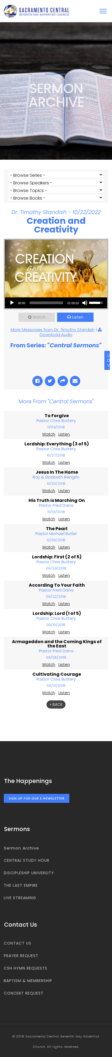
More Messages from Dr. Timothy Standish (53, 329)
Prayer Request (21, 955)
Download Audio (56, 334)
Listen (77, 317)
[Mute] (85, 303)
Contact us (17, 943)
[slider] (46, 302)
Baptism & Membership (28, 980)
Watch (39, 317)
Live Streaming (20, 898)
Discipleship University (29, 873)
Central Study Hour (26, 860)
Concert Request (23, 993)
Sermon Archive (21, 848)
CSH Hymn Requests (25, 968)
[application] (56, 302)
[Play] (12, 303)
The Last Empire (21, 885)
